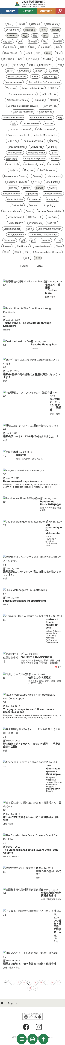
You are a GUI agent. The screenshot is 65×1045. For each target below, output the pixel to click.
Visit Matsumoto (32, 4)
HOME (2, 1003)
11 (41, 982)
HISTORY (9, 11)
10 (35, 982)
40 (30, 988)
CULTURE (46, 11)
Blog (10, 1003)
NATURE (28, 11)
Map (60, 11)
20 (52, 982)
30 (58, 982)
